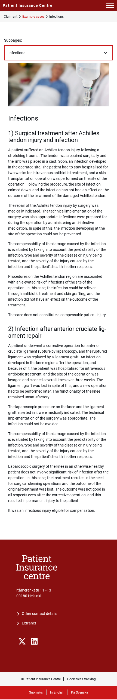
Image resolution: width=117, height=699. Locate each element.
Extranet (29, 623)
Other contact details (39, 613)
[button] (110, 5)
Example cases (33, 17)
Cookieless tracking (81, 679)
